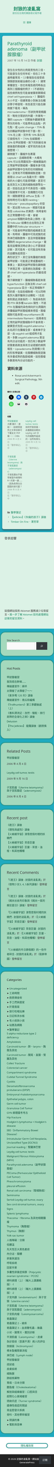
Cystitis (11, 1081)
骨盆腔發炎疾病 (16, 1410)
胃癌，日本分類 (16, 1382)
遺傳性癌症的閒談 (17, 1405)
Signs (10, 1209)
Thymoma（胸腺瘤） (19, 1226)
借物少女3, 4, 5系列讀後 (23, 884)
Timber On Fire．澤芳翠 (25, 521)
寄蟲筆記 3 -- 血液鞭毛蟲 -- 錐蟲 (24, 1328)
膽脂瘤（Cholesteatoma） (22, 1387)
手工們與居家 (17, 1002)
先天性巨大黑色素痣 (18, 1249)
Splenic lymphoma (18, 1213)
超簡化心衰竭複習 (17, 1396)
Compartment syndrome (21, 1072)
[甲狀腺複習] (16, 435)
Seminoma (13, 1195)
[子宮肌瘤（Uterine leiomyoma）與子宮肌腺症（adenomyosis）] (16, 477)
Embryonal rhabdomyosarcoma (26, 1094)
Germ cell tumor (16, 1103)
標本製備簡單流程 (17, 1350)
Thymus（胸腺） (17, 1231)
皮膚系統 (12, 1369)
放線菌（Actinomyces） (21, 1346)
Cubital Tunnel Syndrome (22, 1077)
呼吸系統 (12, 1263)
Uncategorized (18, 988)
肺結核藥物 (13, 1378)
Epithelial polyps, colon (20, 1099)
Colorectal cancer (17, 1067)
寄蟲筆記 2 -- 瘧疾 (17, 1323)
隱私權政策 (27, 1445)
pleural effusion (16, 1186)
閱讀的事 (14, 1420)
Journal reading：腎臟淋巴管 (24, 1147)
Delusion (12, 721)
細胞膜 (10, 1373)
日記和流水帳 (17, 1016)
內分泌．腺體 (14, 1254)
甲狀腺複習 (13, 677)
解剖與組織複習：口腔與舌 (22, 1392)
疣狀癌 (10, 1364)
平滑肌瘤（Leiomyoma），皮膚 (25, 1337)
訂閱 (45, 1460)
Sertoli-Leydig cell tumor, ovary (25, 1199)
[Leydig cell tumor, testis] (35, 436)
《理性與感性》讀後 (18, 829)
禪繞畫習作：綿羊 (17, 686)
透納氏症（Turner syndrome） (25, 1401)
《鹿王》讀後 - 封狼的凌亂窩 (25, 880)
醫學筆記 (16, 512)
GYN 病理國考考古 (17, 1112)
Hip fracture (14, 1117)
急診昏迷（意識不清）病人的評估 (26, 1341)
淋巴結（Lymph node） (20, 1355)
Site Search (13, 640)
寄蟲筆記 (12, 1318)
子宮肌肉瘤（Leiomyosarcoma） (26, 1314)
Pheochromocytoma (19, 1181)
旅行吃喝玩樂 (17, 1011)
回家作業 (12, 1267)
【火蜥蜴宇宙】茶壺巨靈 (21, 842)
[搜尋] (41, 646)
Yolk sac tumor (15, 1235)
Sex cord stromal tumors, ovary (25, 1204)
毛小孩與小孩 (17, 1020)
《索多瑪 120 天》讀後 (20, 695)
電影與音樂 (15, 1424)
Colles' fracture (16, 1063)
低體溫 (10, 1244)
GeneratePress (27, 1462)
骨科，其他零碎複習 (18, 1414)
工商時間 (14, 993)
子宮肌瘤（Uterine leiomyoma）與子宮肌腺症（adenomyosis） (26, 789)
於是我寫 (14, 1006)
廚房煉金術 (15, 997)
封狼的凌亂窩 (27, 9)
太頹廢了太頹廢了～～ (19, 691)
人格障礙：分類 (16, 1240)
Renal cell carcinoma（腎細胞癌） (27, 1190)
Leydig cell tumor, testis (20, 772)
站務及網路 (15, 1025)
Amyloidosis (14, 1042)
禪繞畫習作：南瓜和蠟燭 (21, 700)
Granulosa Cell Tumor (20, 1108)
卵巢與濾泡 (13, 1258)
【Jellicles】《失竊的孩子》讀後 (28, 517)
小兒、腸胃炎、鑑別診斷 (21, 1332)
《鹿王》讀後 (14, 825)
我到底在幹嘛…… (16, 681)
